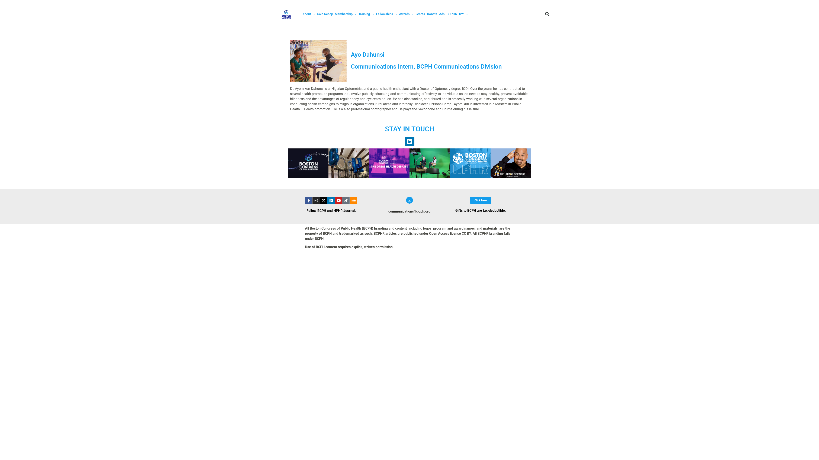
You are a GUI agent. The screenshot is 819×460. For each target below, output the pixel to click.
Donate (432, 14)
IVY (461, 14)
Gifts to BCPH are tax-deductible (480, 210)
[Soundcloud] (353, 200)
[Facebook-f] (308, 200)
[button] (547, 14)
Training (364, 14)
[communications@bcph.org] (409, 200)
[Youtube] (338, 200)
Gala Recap (325, 14)
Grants (420, 14)
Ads (442, 14)
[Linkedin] (409, 141)
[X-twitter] (323, 200)
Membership (344, 14)
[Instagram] (316, 200)
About (306, 14)
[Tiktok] (346, 200)
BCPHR (452, 14)
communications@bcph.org (409, 211)
